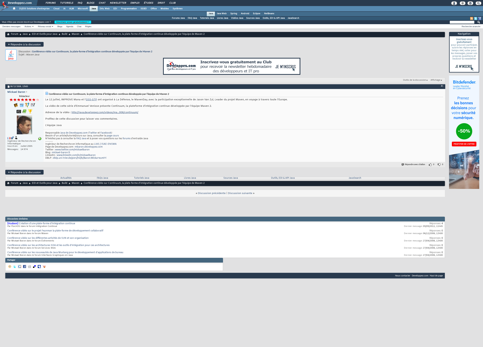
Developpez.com (420, 275)
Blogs (90, 3)
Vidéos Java (237, 18)
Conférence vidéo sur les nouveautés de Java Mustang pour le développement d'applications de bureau (65, 252)
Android (245, 13)
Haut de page (436, 275)
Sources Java (253, 18)
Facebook (105, 132)
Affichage (435, 80)
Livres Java (222, 18)
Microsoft (83, 8)
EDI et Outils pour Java (44, 34)
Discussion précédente (212, 193)
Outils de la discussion (414, 80)
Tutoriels (66, 3)
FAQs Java (102, 178)
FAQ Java (192, 18)
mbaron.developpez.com (89, 146)
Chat (102, 3)
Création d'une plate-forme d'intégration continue (47, 223)
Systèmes (178, 8)
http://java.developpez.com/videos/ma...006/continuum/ (105, 112)
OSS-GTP (91, 99)
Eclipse (256, 13)
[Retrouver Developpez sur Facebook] (479, 18)
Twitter (93, 132)
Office (154, 8)
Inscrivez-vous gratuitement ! (72, 22)
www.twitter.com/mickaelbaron (72, 149)
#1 (442, 86)
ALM (71, 8)
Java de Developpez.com (74, 132)
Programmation (129, 8)
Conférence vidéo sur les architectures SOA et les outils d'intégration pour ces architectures (58, 245)
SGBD (144, 8)
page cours (113, 135)
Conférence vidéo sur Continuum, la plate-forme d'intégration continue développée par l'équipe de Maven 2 (92, 51)
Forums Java (178, 18)
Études (148, 3)
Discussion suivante (240, 193)
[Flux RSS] (471, 18)
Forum (14, 34)
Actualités (66, 178)
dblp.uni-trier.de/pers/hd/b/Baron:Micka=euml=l (79, 158)
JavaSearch (293, 18)
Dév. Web (105, 8)
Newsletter (117, 3)
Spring (233, 13)
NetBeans (269, 13)
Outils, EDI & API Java (274, 18)
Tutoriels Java (207, 18)
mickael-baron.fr (61, 152)
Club (172, 3)
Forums (50, 3)
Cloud (56, 8)
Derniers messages (11, 26)
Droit (161, 3)
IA (64, 8)
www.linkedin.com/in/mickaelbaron (76, 155)
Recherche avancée (471, 26)
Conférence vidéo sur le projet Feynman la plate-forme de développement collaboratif (55, 230)
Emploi (135, 3)
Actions (28, 26)
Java (94, 8)
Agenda (69, 26)
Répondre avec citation (415, 165)
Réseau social (44, 26)
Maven (75, 34)
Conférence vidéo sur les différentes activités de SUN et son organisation (48, 238)
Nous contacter (402, 275)
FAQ (79, 3)
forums (127, 138)
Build (64, 34)
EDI (115, 8)
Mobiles (165, 8)
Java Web (222, 13)
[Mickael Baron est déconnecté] (24, 125)
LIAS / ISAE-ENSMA (105, 144)
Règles (88, 26)
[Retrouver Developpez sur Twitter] (475, 18)
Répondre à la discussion (24, 44)
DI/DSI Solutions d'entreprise (34, 8)
